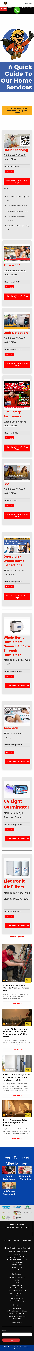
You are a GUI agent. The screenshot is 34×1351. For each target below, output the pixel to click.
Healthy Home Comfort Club (17, 1260)
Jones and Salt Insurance (17, 1290)
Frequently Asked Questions (17, 1257)
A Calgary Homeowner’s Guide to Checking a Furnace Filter (16, 988)
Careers (17, 1254)
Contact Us (17, 1319)
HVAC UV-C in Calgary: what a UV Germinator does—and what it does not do (16, 1077)
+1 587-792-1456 (27, 3)
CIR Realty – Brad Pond (17, 1277)
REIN (17, 1296)
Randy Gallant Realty (17, 1293)
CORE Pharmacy (17, 1298)
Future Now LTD (17, 1285)
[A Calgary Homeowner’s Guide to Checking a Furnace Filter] (17, 963)
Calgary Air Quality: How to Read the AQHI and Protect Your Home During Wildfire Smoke (15, 1033)
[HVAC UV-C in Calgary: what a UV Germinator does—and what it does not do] (17, 1063)
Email (4, 1330)
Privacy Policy (17, 1267)
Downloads (17, 1308)
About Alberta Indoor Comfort (17, 1252)
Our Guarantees (17, 1262)
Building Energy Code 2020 (17, 1316)
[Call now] (17, 10)
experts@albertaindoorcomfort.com (17, 1227)
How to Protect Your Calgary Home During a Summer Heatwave (16, 1122)
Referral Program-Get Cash (17, 1311)
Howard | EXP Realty (17, 1301)
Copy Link (9, 171)
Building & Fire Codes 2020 (17, 1314)
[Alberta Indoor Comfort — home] (5, 3)
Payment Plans (17, 1265)
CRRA (17, 1283)
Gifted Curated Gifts (17, 1288)
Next (11, 1340)
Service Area (17, 1270)
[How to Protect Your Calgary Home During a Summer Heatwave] (17, 1108)
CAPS (17, 1280)
